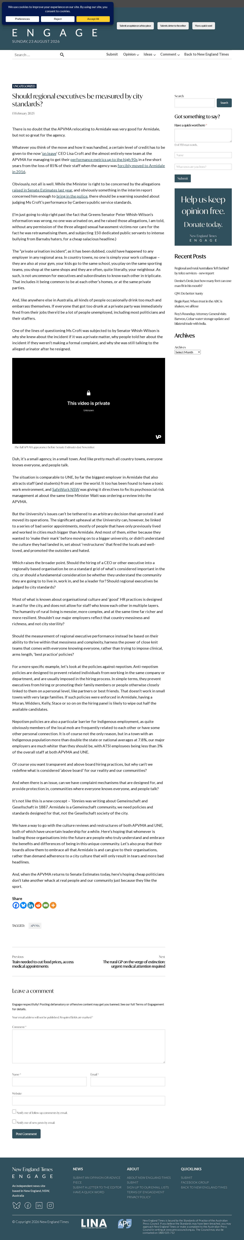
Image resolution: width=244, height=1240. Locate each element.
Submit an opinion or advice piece (135, 25)
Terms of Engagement (145, 1192)
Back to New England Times (206, 54)
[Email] (45, 905)
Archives (180, 347)
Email (95, 1074)
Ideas (148, 54)
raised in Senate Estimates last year (42, 190)
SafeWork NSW (65, 489)
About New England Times (149, 1177)
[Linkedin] (30, 905)
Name (16, 1074)
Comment (168, 54)
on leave (49, 153)
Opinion (129, 54)
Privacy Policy (139, 1197)
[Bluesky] (23, 905)
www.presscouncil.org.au (180, 1229)
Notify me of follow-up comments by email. (42, 1113)
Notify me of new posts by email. (36, 1123)
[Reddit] (38, 905)
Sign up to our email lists (148, 1187)
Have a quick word (203, 25)
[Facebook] (16, 905)
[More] (53, 905)
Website (17, 1093)
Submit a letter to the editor (173, 25)
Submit (112, 54)
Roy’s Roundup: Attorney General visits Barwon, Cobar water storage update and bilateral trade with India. (202, 318)
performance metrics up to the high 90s (104, 159)
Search (179, 96)
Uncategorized (24, 86)
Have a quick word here (191, 125)
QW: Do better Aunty (189, 293)
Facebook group (195, 1182)
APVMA (34, 926)
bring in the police (71, 196)
